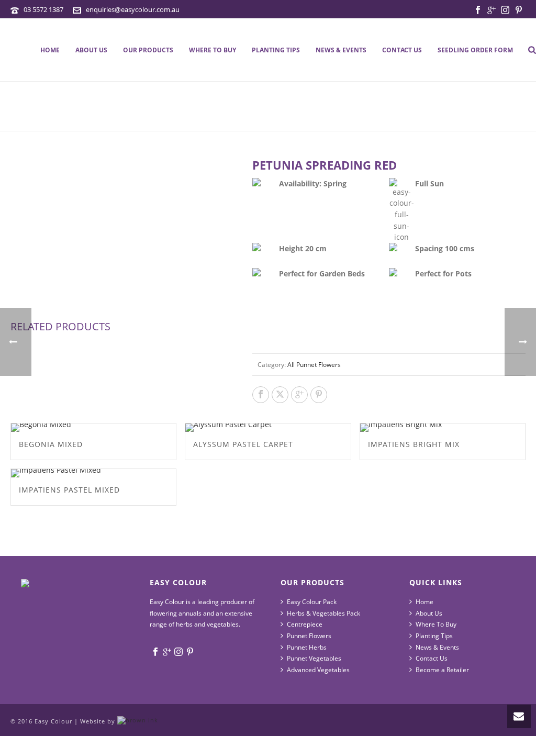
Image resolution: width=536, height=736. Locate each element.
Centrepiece (304, 624)
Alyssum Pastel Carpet (243, 444)
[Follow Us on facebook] (155, 652)
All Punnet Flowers (314, 364)
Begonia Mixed (51, 444)
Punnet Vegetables (314, 658)
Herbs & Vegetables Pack (323, 613)
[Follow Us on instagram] (178, 652)
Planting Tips (276, 50)
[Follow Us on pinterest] (190, 652)
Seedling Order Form (475, 50)
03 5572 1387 (43, 9)
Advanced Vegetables (318, 669)
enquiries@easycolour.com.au (133, 9)
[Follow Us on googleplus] (167, 652)
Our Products (148, 50)
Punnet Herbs (307, 647)
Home (50, 50)
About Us (91, 50)
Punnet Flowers (309, 635)
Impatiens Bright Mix (414, 444)
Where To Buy (212, 50)
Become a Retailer (442, 669)
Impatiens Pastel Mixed (69, 490)
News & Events (341, 50)
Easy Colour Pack (312, 601)
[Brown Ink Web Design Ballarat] (137, 721)
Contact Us (402, 50)
